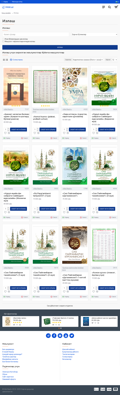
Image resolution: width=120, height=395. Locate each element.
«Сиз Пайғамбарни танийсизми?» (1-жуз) (14, 273)
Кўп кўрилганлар (10, 314)
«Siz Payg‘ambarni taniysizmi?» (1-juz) (42, 194)
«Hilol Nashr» (8, 109)
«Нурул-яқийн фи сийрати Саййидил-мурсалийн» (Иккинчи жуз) (15, 197)
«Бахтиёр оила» (19, 318)
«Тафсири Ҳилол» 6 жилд (63, 318)
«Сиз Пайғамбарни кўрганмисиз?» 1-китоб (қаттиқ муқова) (74, 277)
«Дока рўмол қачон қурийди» (104, 318)
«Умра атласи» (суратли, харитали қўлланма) (74, 115)
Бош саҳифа (6, 13)
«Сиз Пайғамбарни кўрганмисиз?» (72, 194)
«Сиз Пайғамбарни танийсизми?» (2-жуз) (44, 273)
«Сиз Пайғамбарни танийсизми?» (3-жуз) (103, 194)
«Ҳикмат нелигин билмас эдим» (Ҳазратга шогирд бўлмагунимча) (16, 116)
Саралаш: (68, 60)
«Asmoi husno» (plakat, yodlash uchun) (44, 118)
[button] (59, 328)
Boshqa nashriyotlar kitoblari (43, 109)
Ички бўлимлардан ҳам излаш (16, 39)
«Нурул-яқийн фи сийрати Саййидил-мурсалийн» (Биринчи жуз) (103, 118)
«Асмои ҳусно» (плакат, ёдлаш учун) (103, 273)
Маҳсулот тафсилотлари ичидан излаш (20, 41)
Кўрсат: (108, 60)
